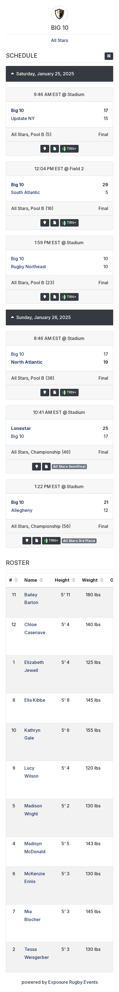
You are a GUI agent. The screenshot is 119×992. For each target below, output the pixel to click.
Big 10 (17, 110)
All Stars (59, 40)
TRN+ (71, 149)
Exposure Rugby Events (73, 982)
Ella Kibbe (34, 700)
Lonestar (21, 428)
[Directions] (44, 148)
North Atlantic (27, 362)
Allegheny (21, 510)
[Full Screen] (109, 56)
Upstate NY (23, 118)
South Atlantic (25, 192)
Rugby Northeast (28, 266)
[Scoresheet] (54, 148)
